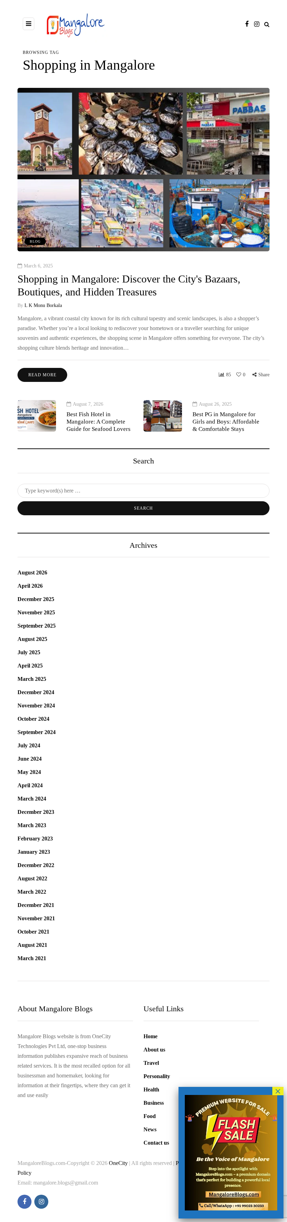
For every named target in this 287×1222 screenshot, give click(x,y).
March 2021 (32, 958)
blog (35, 241)
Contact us (156, 1143)
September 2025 (37, 626)
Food (150, 1116)
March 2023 (32, 825)
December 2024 (36, 692)
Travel (151, 1063)
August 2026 (32, 572)
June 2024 (30, 759)
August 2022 (32, 878)
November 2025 (36, 612)
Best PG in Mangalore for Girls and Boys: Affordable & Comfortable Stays (225, 422)
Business (154, 1103)
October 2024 (33, 719)
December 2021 (36, 905)
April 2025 (30, 666)
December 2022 (36, 865)
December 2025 (36, 599)
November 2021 (36, 918)
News (150, 1129)
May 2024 (29, 772)
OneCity (119, 1163)
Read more (42, 374)
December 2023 (36, 812)
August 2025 (32, 639)
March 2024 (32, 799)
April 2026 (30, 586)
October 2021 (33, 932)
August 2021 (32, 945)
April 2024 (30, 785)
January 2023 (34, 852)
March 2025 (32, 679)
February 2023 (35, 839)
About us (154, 1050)
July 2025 (29, 652)
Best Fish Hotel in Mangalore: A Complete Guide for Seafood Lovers (98, 422)
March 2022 (32, 892)
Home (151, 1036)
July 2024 (29, 745)
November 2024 (36, 705)
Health (151, 1089)
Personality (157, 1076)
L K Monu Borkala (43, 305)
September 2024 (37, 732)
